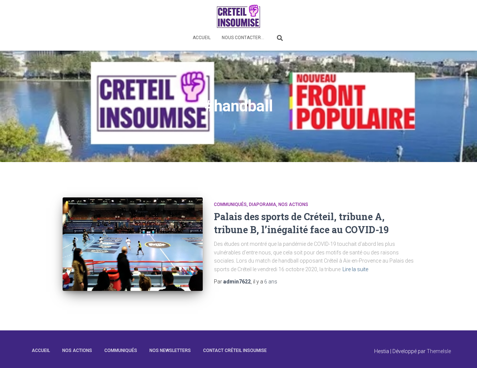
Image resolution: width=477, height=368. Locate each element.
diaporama (262, 204)
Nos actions (293, 204)
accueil (41, 350)
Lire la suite (355, 269)
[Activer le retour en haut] (462, 353)
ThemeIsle (439, 351)
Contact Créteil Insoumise (235, 350)
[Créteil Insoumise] (238, 16)
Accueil (202, 37)
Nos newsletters (170, 350)
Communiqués (230, 204)
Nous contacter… (243, 37)
